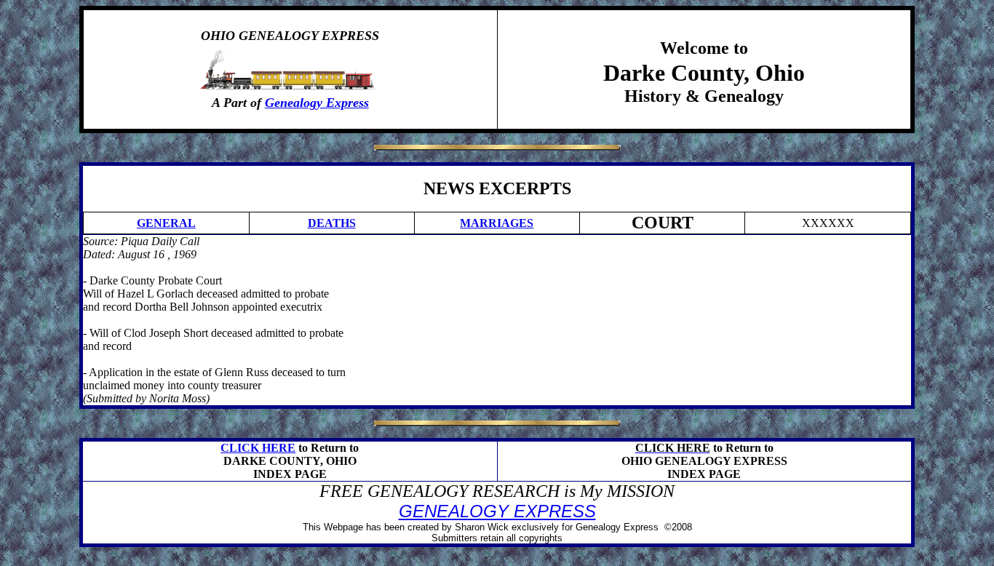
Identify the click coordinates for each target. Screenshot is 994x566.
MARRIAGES (496, 223)
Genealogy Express (317, 102)
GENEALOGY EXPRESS (497, 511)
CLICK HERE (257, 448)
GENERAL (166, 223)
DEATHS (332, 223)
